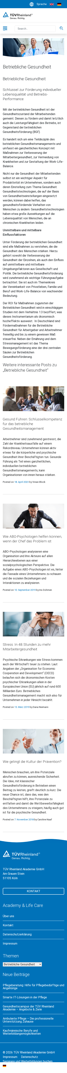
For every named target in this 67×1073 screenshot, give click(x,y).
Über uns (8, 916)
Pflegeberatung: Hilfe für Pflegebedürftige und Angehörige (33, 987)
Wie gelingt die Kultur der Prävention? (32, 761)
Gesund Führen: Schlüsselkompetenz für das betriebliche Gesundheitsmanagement (32, 424)
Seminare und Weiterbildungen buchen (27, 1061)
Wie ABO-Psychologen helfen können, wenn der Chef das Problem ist (32, 538)
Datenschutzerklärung (17, 934)
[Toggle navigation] (7, 28)
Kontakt (33, 891)
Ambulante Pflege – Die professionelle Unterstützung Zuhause (28, 1020)
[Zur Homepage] (18, 15)
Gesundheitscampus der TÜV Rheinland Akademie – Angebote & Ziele (28, 1008)
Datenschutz (29, 1057)
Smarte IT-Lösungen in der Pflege (25, 997)
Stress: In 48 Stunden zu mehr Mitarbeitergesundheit (27, 646)
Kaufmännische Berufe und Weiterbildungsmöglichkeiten (22, 1032)
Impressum (10, 943)
